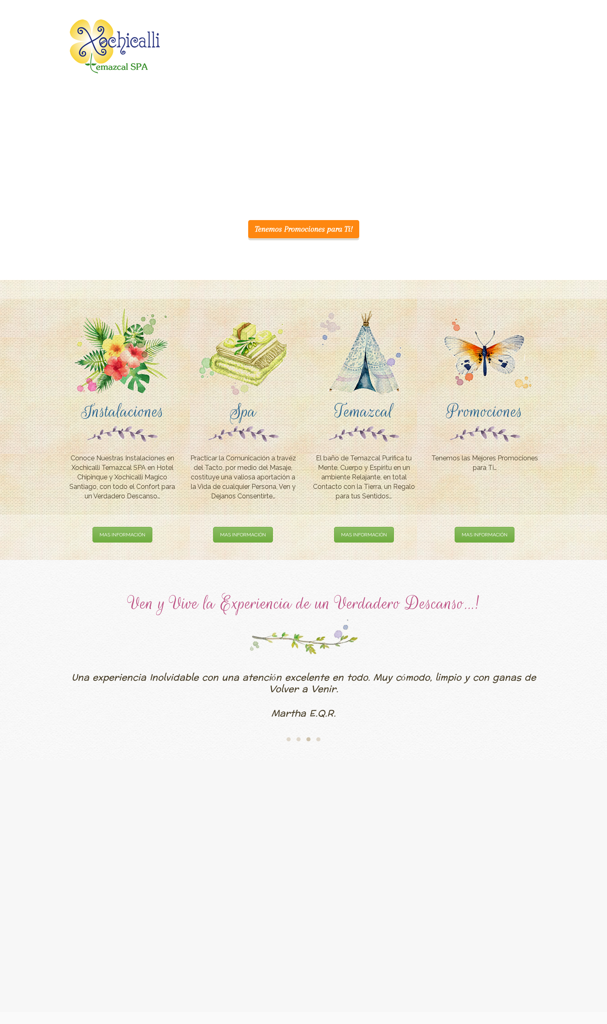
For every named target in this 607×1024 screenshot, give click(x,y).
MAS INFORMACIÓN (122, 535)
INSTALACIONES (335, 27)
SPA (377, 27)
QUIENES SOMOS (276, 27)
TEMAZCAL (412, 27)
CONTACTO (515, 27)
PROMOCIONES (463, 27)
